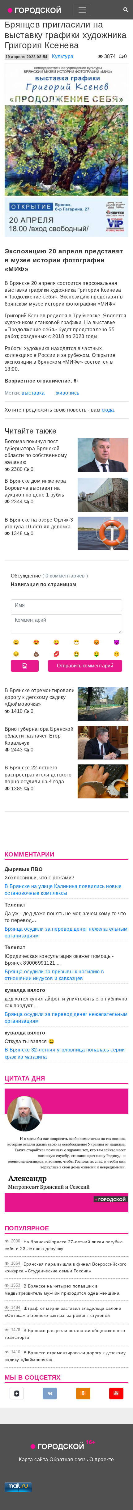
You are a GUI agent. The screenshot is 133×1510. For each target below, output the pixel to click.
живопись (67, 392)
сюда (108, 409)
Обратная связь (68, 1459)
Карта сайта (33, 1459)
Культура (63, 56)
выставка (33, 392)
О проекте (101, 1459)
